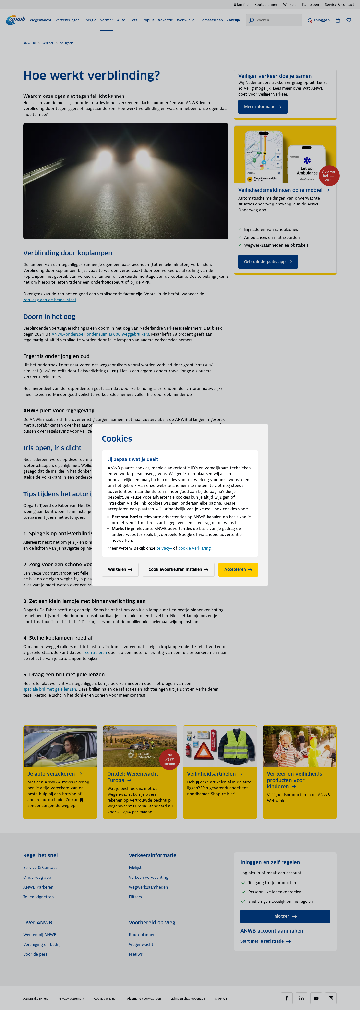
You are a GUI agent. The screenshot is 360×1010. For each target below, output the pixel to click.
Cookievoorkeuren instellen (175, 569)
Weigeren (117, 569)
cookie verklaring (195, 548)
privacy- (164, 548)
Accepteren (235, 569)
